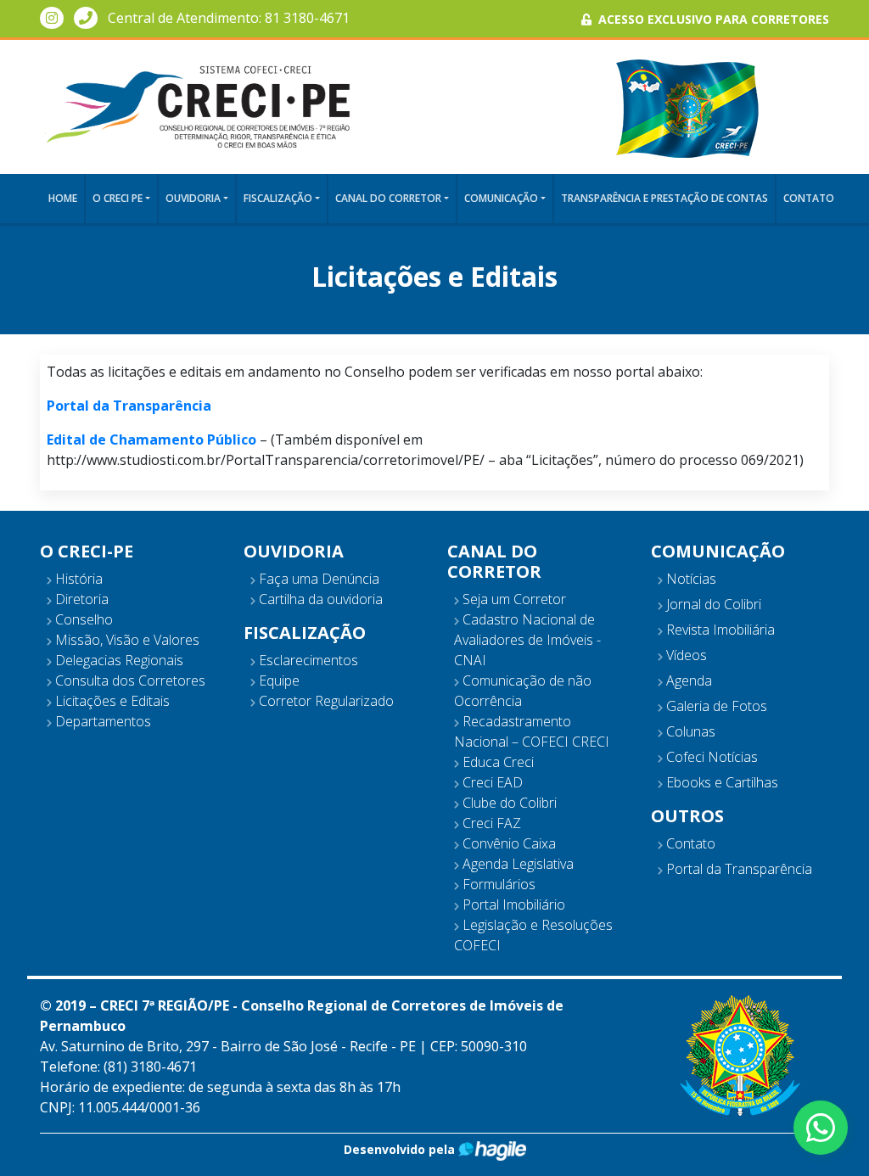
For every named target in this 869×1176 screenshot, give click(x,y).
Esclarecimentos (306, 660)
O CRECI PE (118, 198)
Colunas (689, 731)
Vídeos (685, 655)
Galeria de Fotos (715, 706)
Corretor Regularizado (324, 701)
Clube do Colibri (508, 802)
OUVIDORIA (193, 198)
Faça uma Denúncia (317, 578)
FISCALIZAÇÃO (278, 198)
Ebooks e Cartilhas (720, 782)
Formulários (497, 884)
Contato (689, 843)
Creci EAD (491, 782)
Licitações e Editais (111, 701)
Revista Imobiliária (719, 629)
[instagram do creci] (52, 17)
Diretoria (80, 599)
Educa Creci (496, 762)
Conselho (82, 619)
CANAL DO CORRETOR (388, 198)
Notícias (689, 578)
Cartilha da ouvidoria (319, 599)
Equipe (277, 680)
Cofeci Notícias (710, 757)
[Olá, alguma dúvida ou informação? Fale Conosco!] (820, 1127)
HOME (62, 198)
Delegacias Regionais (117, 660)
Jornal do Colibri (712, 604)
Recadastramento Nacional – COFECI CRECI (531, 731)
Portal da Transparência (737, 869)
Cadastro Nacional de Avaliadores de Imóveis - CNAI (527, 639)
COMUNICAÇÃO (501, 198)
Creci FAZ (490, 823)
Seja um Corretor (512, 599)
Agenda (687, 680)
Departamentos (101, 721)
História (77, 578)
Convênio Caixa (507, 843)
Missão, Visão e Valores (125, 639)
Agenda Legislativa (516, 863)
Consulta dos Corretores (128, 680)
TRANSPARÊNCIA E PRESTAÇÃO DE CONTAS (664, 198)
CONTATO (808, 198)
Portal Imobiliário (512, 904)
